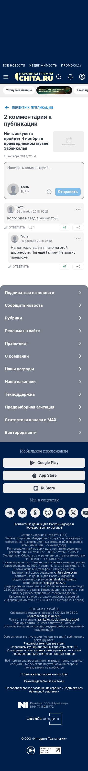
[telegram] (10, 513)
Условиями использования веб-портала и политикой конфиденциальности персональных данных (44, 652)
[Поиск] (59, 77)
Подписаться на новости (29, 292)
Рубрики (13, 318)
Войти (25, 191)
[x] (73, 513)
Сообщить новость (24, 305)
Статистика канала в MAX (30, 419)
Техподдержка (20, 394)
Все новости (14, 65)
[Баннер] (54, 90)
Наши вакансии (20, 381)
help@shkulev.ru (55, 583)
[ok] (35, 513)
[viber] (48, 513)
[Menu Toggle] (6, 77)
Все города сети (21, 432)
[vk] (22, 513)
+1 (64, 227)
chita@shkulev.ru (65, 572)
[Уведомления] (70, 77)
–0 (78, 227)
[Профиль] (82, 77)
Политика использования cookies (44, 674)
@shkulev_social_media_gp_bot (58, 619)
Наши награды (19, 368)
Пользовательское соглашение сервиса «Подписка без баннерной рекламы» (44, 689)
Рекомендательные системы (44, 681)
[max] (61, 513)
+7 (64, 266)
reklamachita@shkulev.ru (44, 616)
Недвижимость (43, 65)
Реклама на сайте (22, 330)
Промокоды (71, 65)
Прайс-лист (16, 343)
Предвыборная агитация (30, 407)
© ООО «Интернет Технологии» (44, 738)
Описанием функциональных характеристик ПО (44, 647)
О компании (17, 356)
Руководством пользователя (44, 643)
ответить (17, 227)
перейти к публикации (32, 107)
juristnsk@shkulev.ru (63, 579)
